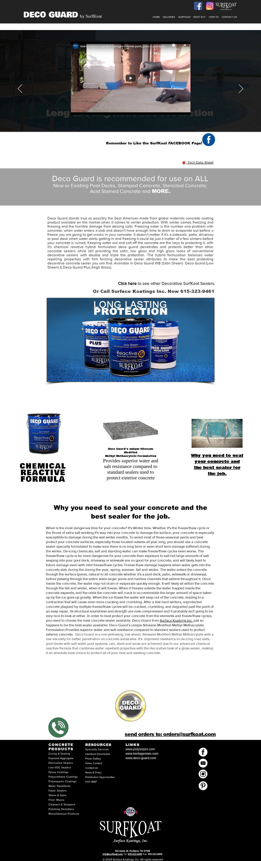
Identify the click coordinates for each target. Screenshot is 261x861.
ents (67, 786)
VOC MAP (91, 781)
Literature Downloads (97, 753)
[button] (199, 16)
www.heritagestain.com (142, 753)
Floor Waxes (56, 799)
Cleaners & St (57, 804)
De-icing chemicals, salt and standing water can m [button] (102, 551)
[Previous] (20, 89)
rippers (70, 804)
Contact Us (91, 767)
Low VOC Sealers (59, 767)
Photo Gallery (93, 758)
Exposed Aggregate (61, 758)
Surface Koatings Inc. (176, 620)
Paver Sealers (57, 790)
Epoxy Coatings (58, 772)
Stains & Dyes (57, 795)
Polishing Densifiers (61, 809)
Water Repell (56, 786)
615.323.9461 (135, 854)
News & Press (93, 772)
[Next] (241, 89)
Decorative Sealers (60, 762)
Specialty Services (97, 749)
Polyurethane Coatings (63, 776)
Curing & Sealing (59, 753)
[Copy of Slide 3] (135, 138)
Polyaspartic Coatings (62, 781)
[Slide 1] (132, 138)
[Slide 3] (125, 138)
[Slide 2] (128, 138)
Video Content (93, 763)
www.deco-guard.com (141, 758)
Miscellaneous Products (63, 813)
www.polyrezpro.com (140, 749)
